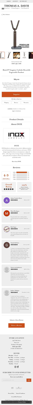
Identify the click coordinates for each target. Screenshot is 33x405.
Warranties (26, 102)
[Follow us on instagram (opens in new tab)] (15, 367)
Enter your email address (16, 377)
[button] (8, 1)
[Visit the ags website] (18, 388)
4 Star (14, 174)
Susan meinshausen (16, 267)
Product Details (16, 120)
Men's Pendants (6, 14)
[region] (16, 35)
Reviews (16, 168)
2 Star (14, 177)
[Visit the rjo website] (12, 388)
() (28, 172)
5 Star (14, 172)
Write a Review (16, 325)
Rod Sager (13, 227)
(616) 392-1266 (16, 63)
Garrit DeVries (15, 243)
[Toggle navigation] (3, 8)
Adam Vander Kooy (16, 198)
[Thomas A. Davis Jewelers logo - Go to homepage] (16, 7)
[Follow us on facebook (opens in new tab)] (18, 367)
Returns (16, 102)
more (25, 88)
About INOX (16, 124)
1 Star (14, 179)
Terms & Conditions (20, 393)
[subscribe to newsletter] (28, 380)
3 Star (14, 175)
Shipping (6, 102)
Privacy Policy (11, 393)
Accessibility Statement (16, 396)
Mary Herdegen (15, 211)
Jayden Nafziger (15, 290)
